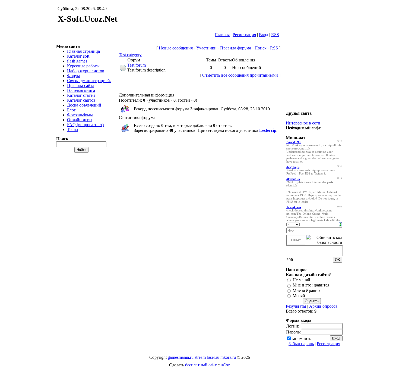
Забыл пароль (301, 343)
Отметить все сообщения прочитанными (240, 75)
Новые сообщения (176, 48)
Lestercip (267, 130)
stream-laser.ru (207, 357)
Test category (130, 54)
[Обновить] (340, 224)
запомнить (301, 338)
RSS (275, 34)
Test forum (136, 65)
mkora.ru (228, 357)
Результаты (296, 306)
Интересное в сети (303, 123)
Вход (263, 34)
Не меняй (301, 280)
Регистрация (244, 34)
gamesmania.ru (181, 357)
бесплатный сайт (201, 365)
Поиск (261, 48)
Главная (222, 34)
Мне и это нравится (311, 285)
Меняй (299, 295)
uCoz (225, 365)
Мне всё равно (306, 290)
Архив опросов (323, 306)
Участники (206, 48)
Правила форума (235, 48)
